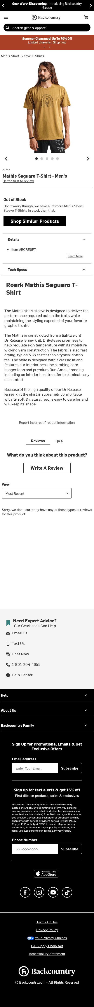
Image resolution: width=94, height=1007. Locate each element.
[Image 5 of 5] (57, 158)
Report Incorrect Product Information (47, 422)
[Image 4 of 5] (52, 158)
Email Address (24, 759)
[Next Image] (88, 158)
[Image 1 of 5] (36, 158)
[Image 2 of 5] (41, 158)
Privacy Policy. (62, 830)
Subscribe (69, 768)
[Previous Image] (6, 158)
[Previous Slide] (3, 5)
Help (5, 695)
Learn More (75, 256)
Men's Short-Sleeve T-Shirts (22, 55)
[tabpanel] (47, 487)
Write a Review (47, 468)
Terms (47, 830)
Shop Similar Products (34, 221)
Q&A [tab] (59, 440)
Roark (6, 169)
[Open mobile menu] (6, 17)
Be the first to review (18, 180)
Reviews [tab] (38, 440)
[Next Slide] (91, 5)
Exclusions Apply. (22, 807)
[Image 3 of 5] (47, 158)
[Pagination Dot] (44, 47)
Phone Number (24, 839)
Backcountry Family (17, 725)
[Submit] (7, 27)
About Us (8, 710)
